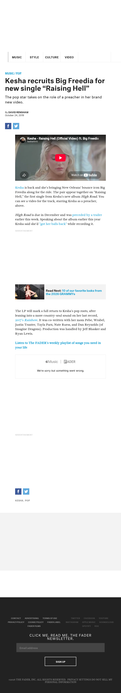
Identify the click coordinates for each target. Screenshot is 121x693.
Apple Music (88, 621)
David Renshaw (18, 112)
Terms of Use (50, 617)
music (9, 73)
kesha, (19, 500)
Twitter (75, 617)
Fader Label (53, 621)
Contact (16, 617)
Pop (18, 73)
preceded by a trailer (87, 215)
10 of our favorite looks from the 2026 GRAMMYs (74, 292)
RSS (97, 625)
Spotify (86, 625)
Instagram (72, 621)
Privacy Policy (16, 621)
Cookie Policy (35, 621)
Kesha (19, 187)
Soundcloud (106, 621)
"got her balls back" (53, 224)
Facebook (89, 617)
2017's (26, 320)
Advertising (32, 617)
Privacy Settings (79, 679)
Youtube (103, 617)
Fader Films (34, 625)
